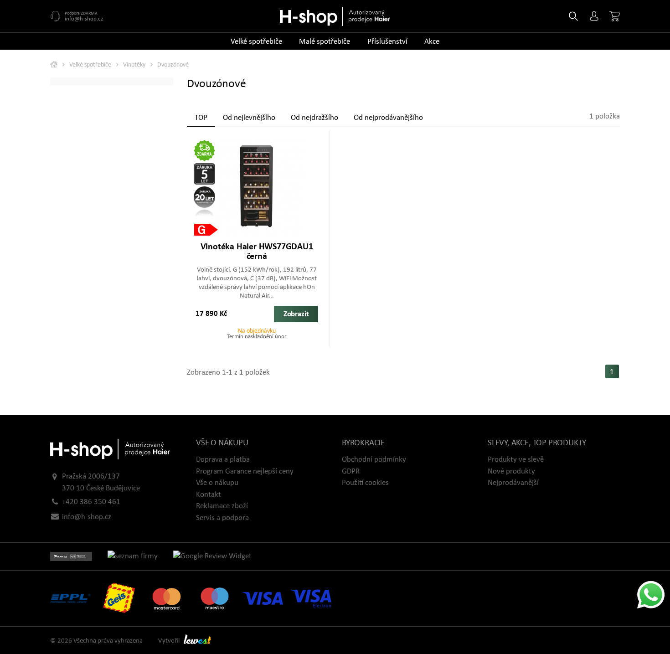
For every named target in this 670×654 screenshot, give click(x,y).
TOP (201, 118)
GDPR (351, 471)
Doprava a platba (223, 459)
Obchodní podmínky (374, 459)
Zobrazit (296, 314)
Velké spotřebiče (256, 42)
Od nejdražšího (314, 118)
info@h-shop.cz (84, 19)
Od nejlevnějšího (249, 118)
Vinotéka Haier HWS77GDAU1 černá (257, 251)
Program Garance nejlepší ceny (245, 471)
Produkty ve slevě (516, 459)
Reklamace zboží (222, 506)
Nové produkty (511, 471)
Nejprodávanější (513, 483)
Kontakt (208, 495)
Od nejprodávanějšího (388, 118)
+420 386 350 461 (91, 502)
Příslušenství (387, 42)
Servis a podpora (222, 518)
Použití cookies (365, 483)
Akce (431, 42)
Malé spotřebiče (324, 42)
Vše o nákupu (217, 483)
